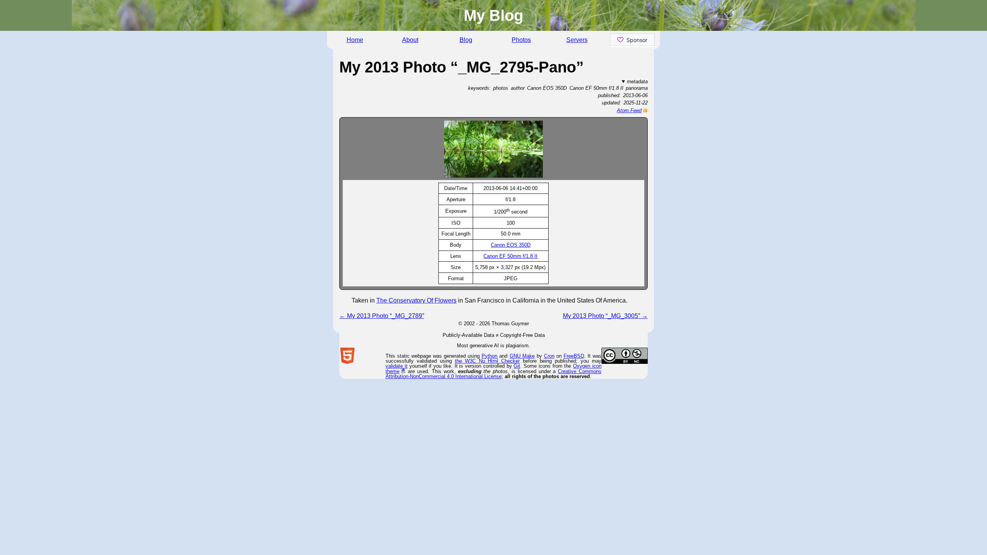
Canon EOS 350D (511, 245)
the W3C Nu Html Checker (487, 361)
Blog (466, 40)
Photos (521, 40)
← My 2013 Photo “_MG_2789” (381, 316)
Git (517, 366)
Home (355, 40)
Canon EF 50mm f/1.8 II (510, 256)
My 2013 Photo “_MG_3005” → (605, 316)
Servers (577, 40)
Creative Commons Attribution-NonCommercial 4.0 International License (493, 373)
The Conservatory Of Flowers (416, 300)
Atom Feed (629, 110)
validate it (397, 366)
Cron (549, 356)
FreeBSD (574, 356)
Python (489, 356)
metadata (637, 81)
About (410, 40)
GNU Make (522, 356)
